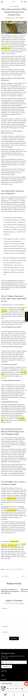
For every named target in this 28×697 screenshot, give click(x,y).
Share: (3, 569)
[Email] (22, 569)
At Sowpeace (4, 507)
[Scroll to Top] (25, 689)
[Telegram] (16, 569)
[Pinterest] (10, 569)
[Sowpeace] (14, 1)
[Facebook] (7, 569)
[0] (25, 1)
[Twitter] (13, 569)
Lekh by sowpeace (14, 6)
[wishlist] (14, 695)
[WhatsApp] (19, 569)
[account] (23, 695)
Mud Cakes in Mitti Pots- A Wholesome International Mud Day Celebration (10, 591)
